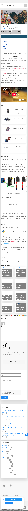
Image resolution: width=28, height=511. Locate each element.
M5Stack (4, 457)
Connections (5, 43)
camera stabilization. (16, 33)
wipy (10, 31)
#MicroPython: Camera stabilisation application (10, 26)
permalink (3, 339)
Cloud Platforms (6, 449)
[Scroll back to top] (24, 507)
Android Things (5, 447)
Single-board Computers (8, 474)
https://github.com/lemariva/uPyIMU (17, 231)
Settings (14, 506)
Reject (17, 503)
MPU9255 (15, 56)
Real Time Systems (6, 470)
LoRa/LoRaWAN (6, 461)
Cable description (8, 44)
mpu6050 (18, 31)
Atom (19, 241)
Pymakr (6, 242)
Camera (4, 48)
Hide (25, 36)
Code (4, 46)
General (4, 451)
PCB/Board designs (6, 463)
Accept (9, 503)
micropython (5, 31)
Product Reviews (6, 466)
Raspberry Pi (5, 468)
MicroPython (8, 20)
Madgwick (15, 73)
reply (7, 339)
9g (10, 33)
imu (13, 31)
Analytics (4, 445)
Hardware (5, 41)
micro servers (5, 33)
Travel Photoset (6, 472)
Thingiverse (4, 261)
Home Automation (6, 455)
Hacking (4, 453)
